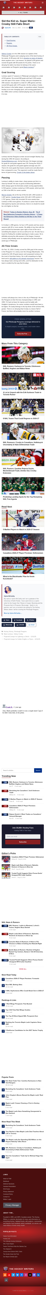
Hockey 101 (6, 1238)
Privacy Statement (8, 1191)
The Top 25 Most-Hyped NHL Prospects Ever (22, 1016)
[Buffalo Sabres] (15, 8)
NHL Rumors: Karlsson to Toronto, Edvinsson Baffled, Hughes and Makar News (21, 367)
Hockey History (8, 631)
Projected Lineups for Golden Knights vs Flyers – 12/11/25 (22, 639)
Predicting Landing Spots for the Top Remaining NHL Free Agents (22, 498)
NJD (5, 950)
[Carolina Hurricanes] (25, 8)
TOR (6, 799)
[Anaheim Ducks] (4, 8)
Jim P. (11, 786)
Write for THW (7, 1178)
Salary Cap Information (10, 1236)
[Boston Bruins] (9, 8)
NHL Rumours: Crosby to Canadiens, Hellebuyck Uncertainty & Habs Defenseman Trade (23, 443)
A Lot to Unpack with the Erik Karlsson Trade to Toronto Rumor (22, 394)
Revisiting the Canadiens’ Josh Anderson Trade (23, 1089)
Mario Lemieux (28, 67)
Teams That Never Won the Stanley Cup (14, 1246)
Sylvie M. (8, 28)
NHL (5, 782)
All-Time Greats (12, 46)
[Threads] (30, 1275)
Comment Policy (8, 1194)
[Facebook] (21, 1275)
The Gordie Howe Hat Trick (11, 1254)
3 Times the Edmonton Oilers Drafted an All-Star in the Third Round (23, 216)
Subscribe (23, 842)
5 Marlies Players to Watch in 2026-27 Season (21, 529)
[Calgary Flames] (20, 8)
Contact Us (6, 1196)
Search (38, 770)
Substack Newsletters (9, 1186)
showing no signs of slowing (33, 58)
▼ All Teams (23, 12)
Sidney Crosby (6, 53)
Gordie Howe (16, 197)
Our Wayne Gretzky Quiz (10, 1256)
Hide (39, 36)
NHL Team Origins (8, 1244)
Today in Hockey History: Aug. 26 (22, 212)
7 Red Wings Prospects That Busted (19, 1004)
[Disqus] (23, 674)
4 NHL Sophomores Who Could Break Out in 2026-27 (25, 991)
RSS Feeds (6, 1189)
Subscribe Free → (23, 334)
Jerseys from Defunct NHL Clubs (12, 1251)
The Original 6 (7, 1249)
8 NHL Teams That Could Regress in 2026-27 (21, 418)
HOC (31, 27)
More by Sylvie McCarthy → (13, 613)
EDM (6, 960)
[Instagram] (25, 1275)
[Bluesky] (17, 1275)
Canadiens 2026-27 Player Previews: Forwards (22, 978)
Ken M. (11, 818)
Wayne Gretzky (7, 195)
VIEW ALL (22, 969)
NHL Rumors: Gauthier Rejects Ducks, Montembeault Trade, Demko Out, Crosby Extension (19, 471)
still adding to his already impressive (22, 258)
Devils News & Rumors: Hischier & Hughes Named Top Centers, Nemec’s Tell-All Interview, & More (26, 952)
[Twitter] (13, 1275)
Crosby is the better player (26, 172)
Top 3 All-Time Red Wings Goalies (18, 1010)
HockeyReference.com (9, 161)
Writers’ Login (7, 1199)
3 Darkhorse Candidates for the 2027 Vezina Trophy (24, 1030)
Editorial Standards (8, 1184)
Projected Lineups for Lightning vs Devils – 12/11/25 (20, 636)
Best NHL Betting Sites (14, 984)
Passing (9, 43)
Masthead (6, 1181)
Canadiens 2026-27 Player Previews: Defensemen (23, 553)
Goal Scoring (11, 40)
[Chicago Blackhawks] (31, 8)
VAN (5, 942)
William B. (12, 795)
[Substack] (5, 1275)
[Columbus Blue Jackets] (41, 8)
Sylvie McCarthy (9, 596)
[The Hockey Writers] (4, 2)
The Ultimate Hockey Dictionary (12, 1241)
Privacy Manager (12, 1205)
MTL (6, 791)
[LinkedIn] (38, 1275)
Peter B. (11, 801)
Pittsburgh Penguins (20, 631)
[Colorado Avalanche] (36, 8)
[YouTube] (9, 1275)
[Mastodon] (34, 1275)
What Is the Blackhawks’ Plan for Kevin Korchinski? (18, 578)
